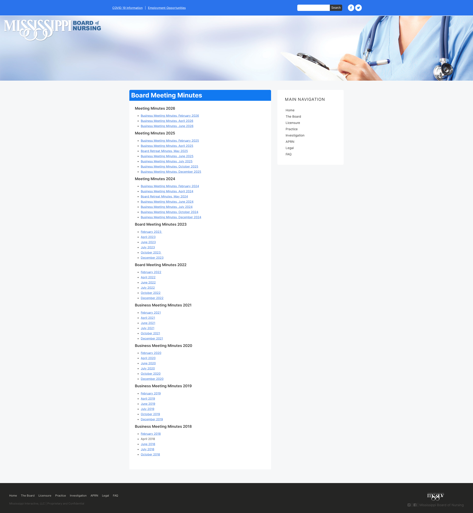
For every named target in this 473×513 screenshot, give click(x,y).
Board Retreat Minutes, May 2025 (164, 151)
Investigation (295, 135)
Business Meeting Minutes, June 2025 (167, 156)
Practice (292, 129)
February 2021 (151, 312)
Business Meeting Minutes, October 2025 (169, 166)
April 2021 (148, 318)
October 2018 (150, 454)
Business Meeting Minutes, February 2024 (170, 186)
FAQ (289, 154)
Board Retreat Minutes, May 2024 (164, 196)
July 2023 (148, 247)
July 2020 (148, 368)
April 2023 (148, 237)
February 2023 (151, 232)
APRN (290, 142)
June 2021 (148, 323)
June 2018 (148, 444)
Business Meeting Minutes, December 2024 (171, 217)
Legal (290, 148)
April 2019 (148, 398)
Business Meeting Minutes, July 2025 (167, 161)
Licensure (293, 123)
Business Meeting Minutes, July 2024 (167, 207)
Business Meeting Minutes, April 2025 (167, 146)
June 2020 (148, 363)
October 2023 (151, 252)
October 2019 (150, 414)
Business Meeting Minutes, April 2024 (167, 191)
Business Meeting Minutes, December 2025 (171, 171)
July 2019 (147, 409)
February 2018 (151, 434)
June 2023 (148, 242)
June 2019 (148, 404)
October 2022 (151, 293)
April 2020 (148, 358)
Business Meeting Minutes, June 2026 (167, 126)
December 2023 (152, 257)
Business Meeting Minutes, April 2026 (167, 121)
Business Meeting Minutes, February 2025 (170, 140)
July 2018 (147, 449)
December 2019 (152, 419)
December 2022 (152, 298)
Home (290, 110)
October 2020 (151, 373)
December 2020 (152, 379)
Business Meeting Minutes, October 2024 (169, 212)
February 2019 (151, 393)
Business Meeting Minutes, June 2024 (167, 201)
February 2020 (151, 353)
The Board (293, 116)
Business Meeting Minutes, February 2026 (170, 115)
